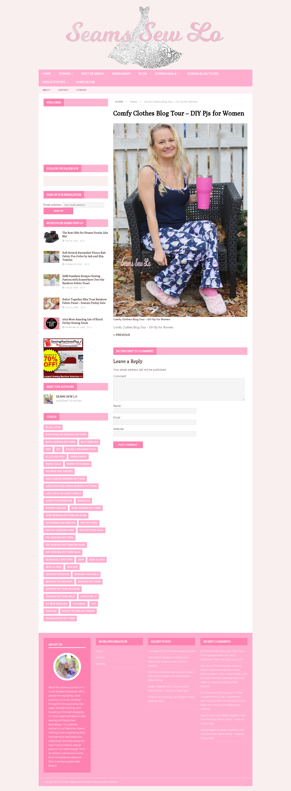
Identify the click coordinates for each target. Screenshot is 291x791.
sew (81, 559)
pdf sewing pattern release (65, 544)
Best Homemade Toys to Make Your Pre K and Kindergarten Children (222, 705)
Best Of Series (93, 73)
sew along (97, 559)
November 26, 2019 (75, 327)
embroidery (78, 456)
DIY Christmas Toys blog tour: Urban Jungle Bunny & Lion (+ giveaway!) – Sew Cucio (221, 696)
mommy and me (56, 508)
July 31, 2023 (71, 240)
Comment (119, 376)
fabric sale (53, 464)
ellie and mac (55, 456)
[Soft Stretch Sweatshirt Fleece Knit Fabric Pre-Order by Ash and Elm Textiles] (51, 257)
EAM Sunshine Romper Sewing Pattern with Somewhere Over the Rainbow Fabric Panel (83, 279)
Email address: (53, 204)
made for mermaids (59, 500)
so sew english (56, 603)
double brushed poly (81, 449)
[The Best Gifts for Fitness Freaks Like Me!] (51, 237)
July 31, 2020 (71, 287)
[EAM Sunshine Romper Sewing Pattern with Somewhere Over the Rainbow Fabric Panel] (51, 280)
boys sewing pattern (60, 442)
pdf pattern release (60, 530)
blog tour (53, 427)
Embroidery (121, 73)
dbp (48, 449)
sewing (72, 567)
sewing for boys (57, 574)
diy (58, 449)
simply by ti (89, 596)
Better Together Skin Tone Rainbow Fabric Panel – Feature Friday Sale (222, 719)
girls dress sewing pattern (65, 478)
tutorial (79, 603)
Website (118, 429)
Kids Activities (54, 82)
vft (93, 603)
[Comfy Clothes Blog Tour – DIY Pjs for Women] (180, 314)
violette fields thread (78, 611)
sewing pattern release (63, 589)
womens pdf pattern (60, 618)
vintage (51, 611)
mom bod (84, 500)
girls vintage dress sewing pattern (71, 486)
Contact (63, 90)
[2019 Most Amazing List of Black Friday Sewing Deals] (51, 323)
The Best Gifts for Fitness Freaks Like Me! (171, 651)
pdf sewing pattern (59, 537)
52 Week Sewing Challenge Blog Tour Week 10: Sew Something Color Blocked (222, 682)
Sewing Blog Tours (202, 73)
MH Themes (111, 782)
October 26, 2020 (73, 264)
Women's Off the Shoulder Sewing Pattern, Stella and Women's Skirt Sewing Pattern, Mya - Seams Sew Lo (222, 670)
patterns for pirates (60, 523)
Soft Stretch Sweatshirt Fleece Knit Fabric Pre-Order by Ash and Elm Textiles (84, 256)
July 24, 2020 (71, 307)
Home (47, 73)
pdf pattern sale (91, 530)
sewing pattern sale (60, 596)
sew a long (54, 567)
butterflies (89, 442)
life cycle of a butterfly (63, 493)
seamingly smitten (59, 559)
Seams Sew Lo (66, 396)
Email (117, 417)
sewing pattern (89, 581)
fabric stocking (78, 464)
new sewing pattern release (66, 515)
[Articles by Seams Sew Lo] (48, 401)
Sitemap (81, 90)
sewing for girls (86, 574)
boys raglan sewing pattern (66, 434)
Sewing (65, 73)
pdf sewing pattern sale (63, 552)
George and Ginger (59, 471)
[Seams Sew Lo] (145, 67)
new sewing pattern (86, 508)
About (46, 90)
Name (117, 405)
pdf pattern (89, 523)
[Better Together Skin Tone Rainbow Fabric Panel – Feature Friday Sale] (51, 303)
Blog (143, 73)
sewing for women (59, 581)
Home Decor (85, 82)
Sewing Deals (165, 73)
